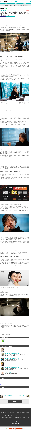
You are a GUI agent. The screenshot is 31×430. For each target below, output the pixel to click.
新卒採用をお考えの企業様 (12, 415)
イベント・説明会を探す (5, 3)
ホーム (2, 412)
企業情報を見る (24, 3)
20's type (24, 417)
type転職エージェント (11, 417)
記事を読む (17, 412)
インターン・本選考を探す (14, 3)
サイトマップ (15, 413)
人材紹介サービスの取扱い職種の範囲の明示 (22, 415)
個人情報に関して (26, 412)
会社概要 (4, 415)
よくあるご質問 (22, 412)
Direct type (15, 418)
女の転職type (6, 417)
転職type (3, 417)
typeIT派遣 (27, 417)
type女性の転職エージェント (18, 417)
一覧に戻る (14, 401)
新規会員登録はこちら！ (15, 428)
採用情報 (7, 415)
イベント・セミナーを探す (7, 412)
